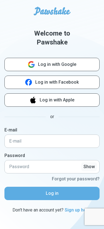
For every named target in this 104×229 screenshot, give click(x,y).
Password (14, 155)
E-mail (10, 130)
